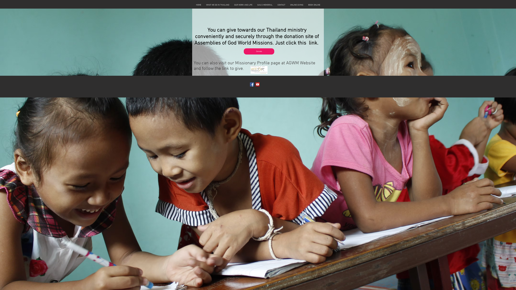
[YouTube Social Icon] (258, 84)
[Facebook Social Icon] (252, 84)
